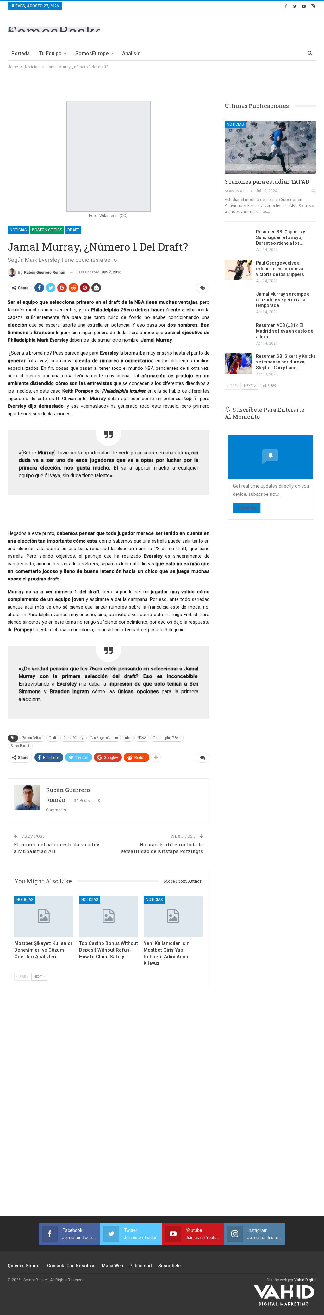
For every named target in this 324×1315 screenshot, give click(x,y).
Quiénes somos (24, 1265)
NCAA (142, 738)
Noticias (18, 230)
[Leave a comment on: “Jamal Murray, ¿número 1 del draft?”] (202, 288)
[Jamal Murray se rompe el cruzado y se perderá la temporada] (238, 301)
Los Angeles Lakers (104, 738)
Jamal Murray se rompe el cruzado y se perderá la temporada (283, 299)
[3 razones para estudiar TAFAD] (270, 147)
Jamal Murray (74, 738)
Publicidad (140, 1265)
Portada (20, 54)
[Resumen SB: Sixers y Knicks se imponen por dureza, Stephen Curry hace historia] (238, 363)
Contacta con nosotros (71, 1265)
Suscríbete (169, 1265)
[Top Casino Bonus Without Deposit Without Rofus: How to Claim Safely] (108, 916)
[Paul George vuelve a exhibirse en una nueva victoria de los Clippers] (238, 270)
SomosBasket (20, 746)
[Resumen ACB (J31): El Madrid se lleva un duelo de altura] (238, 332)
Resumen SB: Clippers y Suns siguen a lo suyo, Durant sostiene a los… (280, 237)
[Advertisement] (242, 27)
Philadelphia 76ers (166, 738)
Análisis (131, 54)
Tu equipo (50, 54)
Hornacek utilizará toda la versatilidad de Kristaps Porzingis (162, 847)
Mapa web (112, 1265)
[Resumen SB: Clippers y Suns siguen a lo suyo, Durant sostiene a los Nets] (238, 239)
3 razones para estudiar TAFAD (267, 181)
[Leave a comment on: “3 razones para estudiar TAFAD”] (314, 191)
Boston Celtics (47, 230)
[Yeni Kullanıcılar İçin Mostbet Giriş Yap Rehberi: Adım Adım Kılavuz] (173, 916)
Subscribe (246, 508)
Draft (73, 230)
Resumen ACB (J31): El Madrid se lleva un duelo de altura (284, 331)
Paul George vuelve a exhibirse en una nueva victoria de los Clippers (280, 269)
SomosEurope (92, 54)
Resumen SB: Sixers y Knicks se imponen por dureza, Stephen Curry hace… (286, 362)
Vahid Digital (305, 1280)
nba (127, 738)
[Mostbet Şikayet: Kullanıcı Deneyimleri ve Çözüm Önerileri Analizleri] (43, 916)
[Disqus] (108, 1105)
